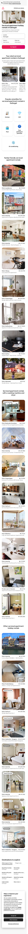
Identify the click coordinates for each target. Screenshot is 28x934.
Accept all (13, 915)
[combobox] (13, 37)
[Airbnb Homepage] (3, 8)
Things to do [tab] (18, 863)
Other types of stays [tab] (7, 863)
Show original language (15, 3)
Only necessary (13, 920)
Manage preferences (13, 924)
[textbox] (7, 42)
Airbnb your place (19, 8)
